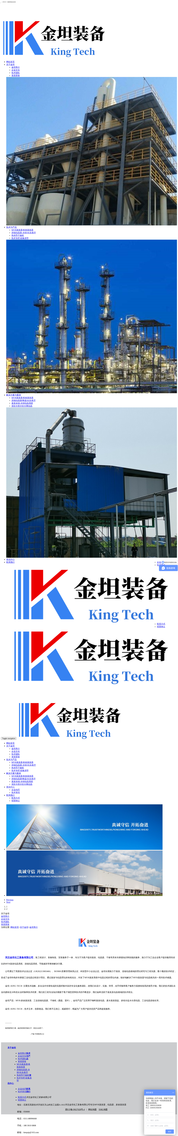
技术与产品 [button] (11, 759)
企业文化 (15, 70)
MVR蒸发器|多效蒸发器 (22, 230)
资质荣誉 (15, 75)
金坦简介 (15, 67)
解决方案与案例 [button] (13, 773)
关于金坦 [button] (10, 746)
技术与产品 (11, 227)
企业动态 (15, 790)
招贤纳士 (161, 627)
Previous (9, 900)
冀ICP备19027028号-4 (75, 1109)
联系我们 (10, 562)
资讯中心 (10, 559)
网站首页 (10, 62)
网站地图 (92, 1109)
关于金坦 (10, 64)
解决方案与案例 (13, 395)
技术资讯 (15, 792)
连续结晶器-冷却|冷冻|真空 (23, 233)
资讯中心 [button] (10, 787)
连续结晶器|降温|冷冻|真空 (23, 400)
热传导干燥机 (17, 235)
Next (8, 902)
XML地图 (103, 1109)
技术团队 (15, 73)
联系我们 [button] (10, 795)
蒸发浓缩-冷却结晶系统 (22, 403)
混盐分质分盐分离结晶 (21, 406)
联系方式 (161, 624)
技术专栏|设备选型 (20, 238)
